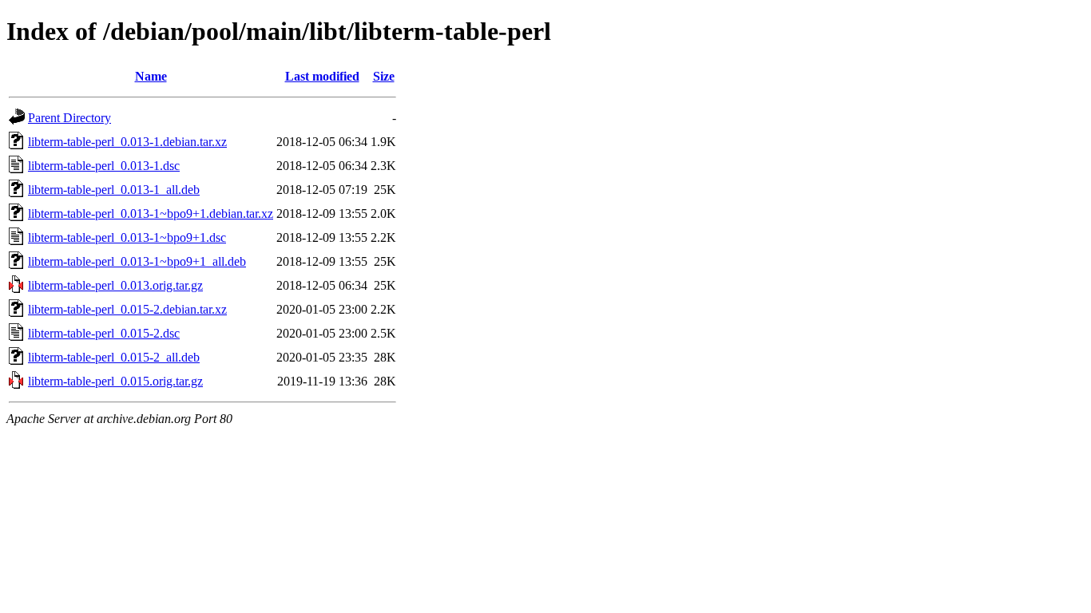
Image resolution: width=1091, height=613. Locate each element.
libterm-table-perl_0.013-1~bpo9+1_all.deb (137, 261)
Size (384, 76)
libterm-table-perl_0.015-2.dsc (104, 333)
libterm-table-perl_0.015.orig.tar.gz (115, 381)
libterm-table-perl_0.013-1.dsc (104, 165)
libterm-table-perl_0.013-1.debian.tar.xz (127, 141)
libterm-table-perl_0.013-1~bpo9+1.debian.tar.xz (150, 213)
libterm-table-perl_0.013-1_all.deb (114, 189)
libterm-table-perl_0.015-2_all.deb (114, 357)
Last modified (322, 76)
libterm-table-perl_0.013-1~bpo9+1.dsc (127, 237)
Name (151, 76)
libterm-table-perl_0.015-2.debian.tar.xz (127, 309)
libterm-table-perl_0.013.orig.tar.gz (115, 285)
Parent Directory (69, 118)
